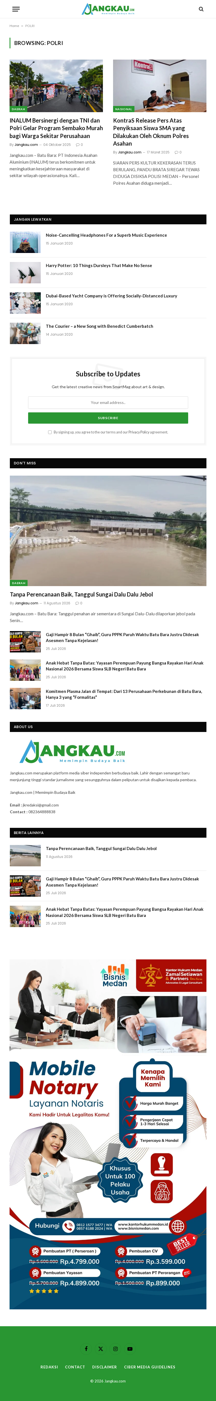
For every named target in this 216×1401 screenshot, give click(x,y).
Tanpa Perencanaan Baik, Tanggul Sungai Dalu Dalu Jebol (81, 594)
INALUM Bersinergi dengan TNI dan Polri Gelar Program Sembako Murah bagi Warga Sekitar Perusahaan (56, 128)
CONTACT (75, 1367)
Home (14, 26)
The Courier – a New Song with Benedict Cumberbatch (99, 326)
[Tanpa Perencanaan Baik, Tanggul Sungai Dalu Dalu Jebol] (108, 531)
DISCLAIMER (104, 1367)
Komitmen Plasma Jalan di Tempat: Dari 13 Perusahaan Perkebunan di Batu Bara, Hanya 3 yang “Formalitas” (124, 694)
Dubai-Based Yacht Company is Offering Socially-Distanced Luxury (111, 295)
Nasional (123, 109)
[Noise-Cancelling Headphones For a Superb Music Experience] (25, 242)
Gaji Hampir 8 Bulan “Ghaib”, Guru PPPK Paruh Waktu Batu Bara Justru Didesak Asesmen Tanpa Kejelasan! (122, 637)
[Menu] (16, 9)
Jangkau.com (26, 144)
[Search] (201, 9)
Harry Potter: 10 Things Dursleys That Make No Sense (99, 265)
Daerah (18, 109)
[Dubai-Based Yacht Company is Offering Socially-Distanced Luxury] (25, 303)
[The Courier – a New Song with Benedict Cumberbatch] (25, 333)
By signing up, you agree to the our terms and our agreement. (110, 432)
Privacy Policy (139, 432)
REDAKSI (49, 1367)
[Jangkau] (108, 9)
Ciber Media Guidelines (150, 1367)
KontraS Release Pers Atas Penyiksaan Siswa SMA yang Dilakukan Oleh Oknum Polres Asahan (151, 132)
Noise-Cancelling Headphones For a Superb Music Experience (106, 235)
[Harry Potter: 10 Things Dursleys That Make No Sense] (25, 272)
